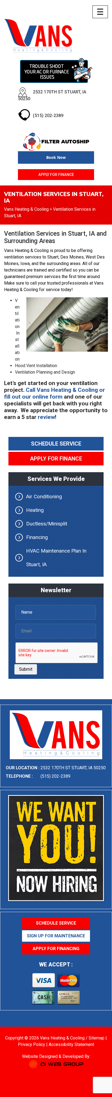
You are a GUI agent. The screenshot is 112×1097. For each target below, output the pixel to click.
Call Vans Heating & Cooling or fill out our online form (54, 393)
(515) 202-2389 (48, 115)
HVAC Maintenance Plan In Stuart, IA (56, 558)
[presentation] (56, 653)
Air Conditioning (44, 496)
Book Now (56, 157)
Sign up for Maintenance (56, 935)
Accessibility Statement (71, 1044)
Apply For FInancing (56, 948)
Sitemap (96, 1038)
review (46, 417)
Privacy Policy (31, 1044)
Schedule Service (56, 443)
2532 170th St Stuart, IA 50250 (73, 767)
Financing (37, 537)
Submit (25, 669)
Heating (35, 510)
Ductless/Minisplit (46, 524)
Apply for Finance (56, 174)
